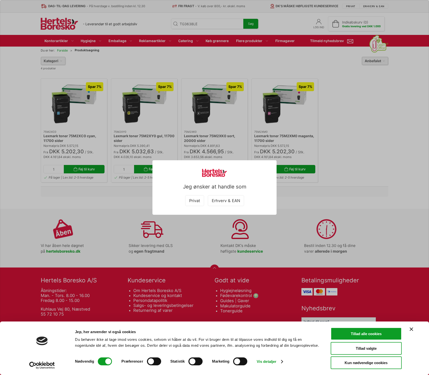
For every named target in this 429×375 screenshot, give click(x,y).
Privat (194, 200)
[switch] (154, 361)
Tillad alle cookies (366, 334)
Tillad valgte (366, 348)
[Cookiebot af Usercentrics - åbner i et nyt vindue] (42, 365)
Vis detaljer (266, 361)
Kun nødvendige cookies (366, 363)
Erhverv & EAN (226, 200)
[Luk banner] (411, 329)
